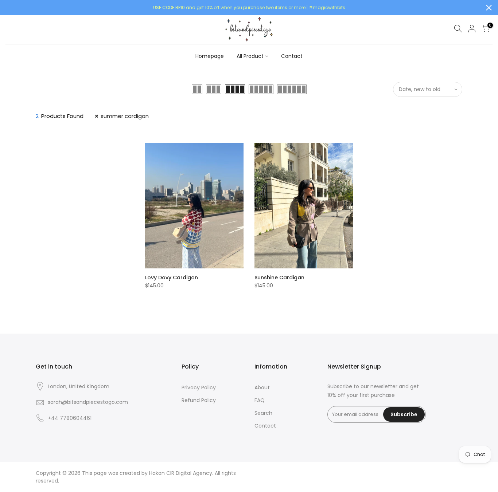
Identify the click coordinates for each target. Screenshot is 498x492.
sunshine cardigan (279, 277)
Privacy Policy (199, 387)
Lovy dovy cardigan (171, 277)
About (262, 387)
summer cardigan (125, 116)
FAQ (259, 400)
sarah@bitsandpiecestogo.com (88, 402)
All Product (250, 56)
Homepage (209, 56)
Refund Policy (199, 400)
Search (263, 413)
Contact (292, 56)
